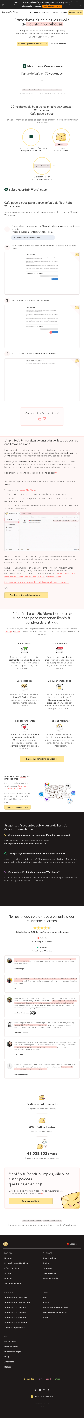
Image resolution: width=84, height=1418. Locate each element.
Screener (47, 1268)
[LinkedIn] (48, 1391)
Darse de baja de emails (55, 1313)
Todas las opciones (14, 1328)
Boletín (7, 1367)
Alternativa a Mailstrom (15, 1323)
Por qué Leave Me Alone (16, 1263)
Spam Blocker (50, 1273)
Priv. (40, 1379)
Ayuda (46, 1303)
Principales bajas (12, 1352)
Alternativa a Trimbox (15, 1313)
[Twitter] (35, 1391)
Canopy (41, 577)
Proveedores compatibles (55, 1308)
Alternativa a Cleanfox (15, 1308)
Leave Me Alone (10, 12)
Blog (6, 1357)
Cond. (49, 1379)
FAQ (45, 1297)
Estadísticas (10, 1342)
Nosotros (8, 1258)
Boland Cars (30, 577)
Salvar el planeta (12, 1283)
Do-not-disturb (50, 1278)
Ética (57, 1379)
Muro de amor (11, 1347)
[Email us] (44, 1391)
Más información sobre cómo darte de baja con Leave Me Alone (36, 582)
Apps (45, 1318)
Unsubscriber (49, 1258)
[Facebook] (40, 1391)
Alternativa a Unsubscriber (17, 1303)
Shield (17, 632)
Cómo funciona (11, 1268)
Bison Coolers (54, 577)
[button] (35, 12)
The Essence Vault (66, 574)
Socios (7, 1273)
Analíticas (9, 1362)
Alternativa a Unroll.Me (15, 1297)
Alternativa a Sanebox (15, 1318)
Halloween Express (13, 577)
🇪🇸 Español (72, 1244)
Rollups (8, 632)
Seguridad (29, 1379)
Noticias (8, 1278)
